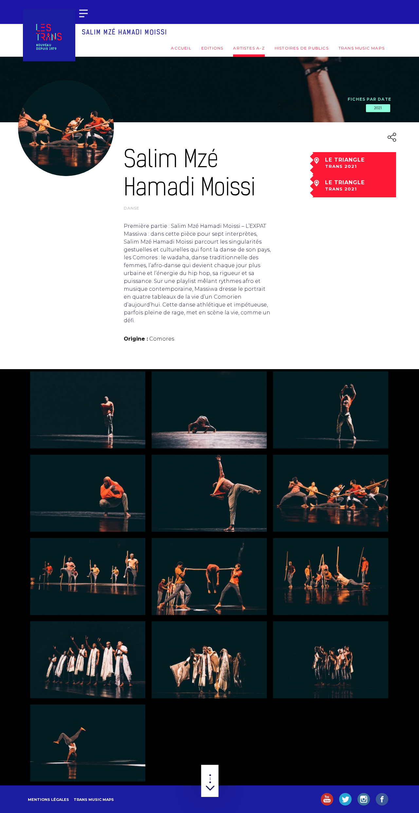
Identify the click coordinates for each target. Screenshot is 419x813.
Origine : (136, 339)
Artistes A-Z (248, 48)
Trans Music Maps (361, 48)
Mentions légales (48, 799)
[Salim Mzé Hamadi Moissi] (87, 409)
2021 (378, 108)
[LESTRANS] (49, 35)
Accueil (181, 48)
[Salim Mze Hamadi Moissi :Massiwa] (209, 409)
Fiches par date (369, 99)
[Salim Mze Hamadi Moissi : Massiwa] (330, 493)
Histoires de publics (302, 48)
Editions (212, 48)
